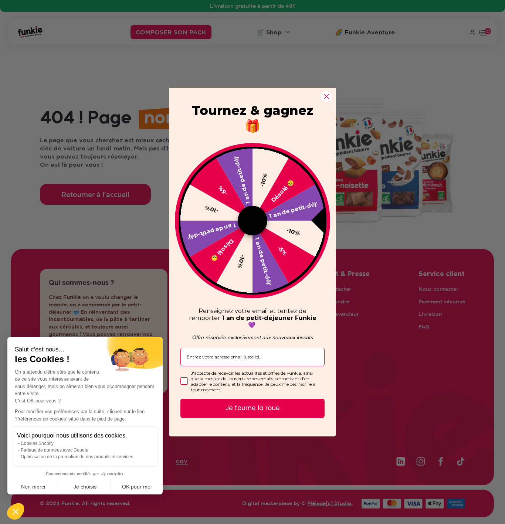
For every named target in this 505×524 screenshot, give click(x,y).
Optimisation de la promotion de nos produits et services (77, 456)
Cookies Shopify (37, 443)
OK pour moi (137, 487)
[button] (15, 511)
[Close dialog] (326, 96)
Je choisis (85, 487)
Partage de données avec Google (54, 450)
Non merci (33, 487)
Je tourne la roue (253, 408)
